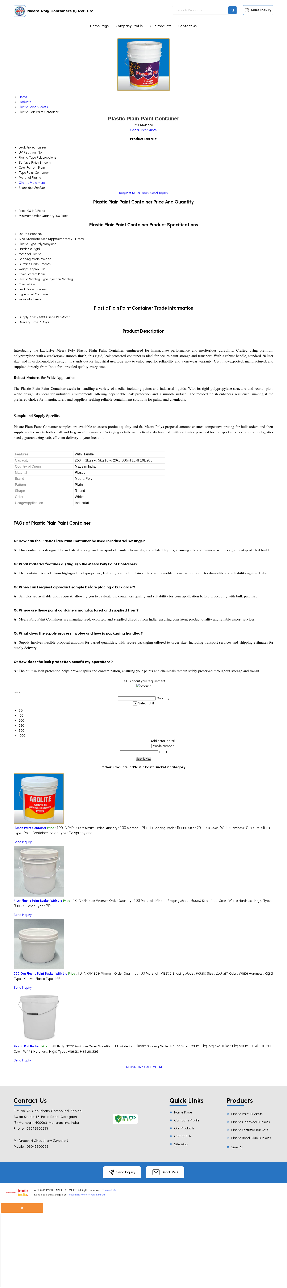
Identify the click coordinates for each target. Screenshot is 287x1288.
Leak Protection (30, 289)
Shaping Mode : (170, 828)
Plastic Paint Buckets (246, 1114)
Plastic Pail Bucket (27, 1046)
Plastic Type (27, 244)
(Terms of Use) (109, 1190)
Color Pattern (28, 274)
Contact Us (187, 26)
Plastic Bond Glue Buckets (251, 1138)
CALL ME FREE (154, 1067)
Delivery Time (28, 322)
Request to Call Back (134, 193)
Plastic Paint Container (30, 828)
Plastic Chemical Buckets (250, 1122)
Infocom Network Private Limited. (86, 1194)
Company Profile (129, 26)
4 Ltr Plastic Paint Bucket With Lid (38, 901)
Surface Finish (29, 264)
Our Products (161, 26)
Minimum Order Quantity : (104, 828)
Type (22, 294)
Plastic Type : (70, 833)
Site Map (181, 1144)
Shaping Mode (29, 259)
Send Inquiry (260, 10)
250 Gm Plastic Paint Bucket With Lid (40, 973)
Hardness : (250, 828)
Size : (199, 828)
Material (25, 254)
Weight (24, 269)
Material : (140, 828)
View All (237, 1147)
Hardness (25, 249)
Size (22, 239)
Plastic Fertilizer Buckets (249, 1130)
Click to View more (32, 183)
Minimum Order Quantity (36, 216)
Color (22, 284)
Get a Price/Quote (143, 130)
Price (22, 211)
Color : (220, 828)
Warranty (25, 299)
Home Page (99, 26)
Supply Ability (28, 317)
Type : (31, 833)
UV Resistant (28, 234)
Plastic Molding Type (33, 279)
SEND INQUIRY (132, 1067)
